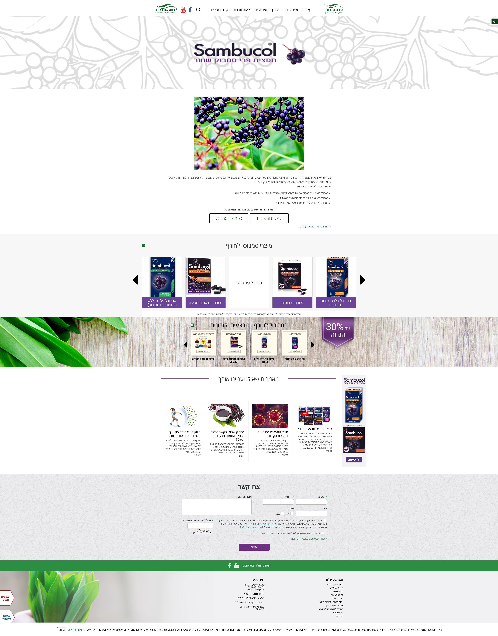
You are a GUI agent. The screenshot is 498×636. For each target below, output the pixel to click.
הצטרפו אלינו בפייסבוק (257, 565)
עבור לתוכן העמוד (249, 2)
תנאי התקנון (274, 524)
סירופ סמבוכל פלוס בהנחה (241, 360)
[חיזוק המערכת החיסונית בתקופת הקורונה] (270, 416)
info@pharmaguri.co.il (251, 527)
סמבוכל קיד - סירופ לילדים (195, 302)
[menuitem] (306, 9)
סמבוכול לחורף (337, 598)
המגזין (275, 10)
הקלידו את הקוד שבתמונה (197, 520)
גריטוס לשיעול (337, 594)
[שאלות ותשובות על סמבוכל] (314, 414)
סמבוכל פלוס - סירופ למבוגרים (152, 302)
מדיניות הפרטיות (77, 629)
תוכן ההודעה (245, 496)
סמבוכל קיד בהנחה (272, 359)
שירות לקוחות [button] (6, 617)
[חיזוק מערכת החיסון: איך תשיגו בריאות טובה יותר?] (183, 416)
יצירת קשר (257, 579)
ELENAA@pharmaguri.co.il (247, 602)
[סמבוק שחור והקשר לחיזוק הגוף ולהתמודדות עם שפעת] (226, 416)
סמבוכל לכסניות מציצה (325, 302)
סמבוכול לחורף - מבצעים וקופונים (249, 325)
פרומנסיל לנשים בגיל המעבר (331, 609)
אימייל (287, 496)
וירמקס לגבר (338, 591)
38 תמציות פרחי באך (334, 605)
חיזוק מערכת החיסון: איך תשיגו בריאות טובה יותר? (184, 434)
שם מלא (320, 496)
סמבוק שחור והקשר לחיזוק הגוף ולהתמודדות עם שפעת (227, 435)
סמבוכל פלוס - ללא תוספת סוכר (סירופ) (281, 302)
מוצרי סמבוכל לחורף (249, 246)
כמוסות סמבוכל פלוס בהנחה (211, 360)
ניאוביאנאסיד (337, 612)
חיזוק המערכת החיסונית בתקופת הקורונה (272, 434)
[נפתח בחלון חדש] (183, 9)
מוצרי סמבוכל (290, 10)
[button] (198, 10)
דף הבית (306, 10)
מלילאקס (339, 616)
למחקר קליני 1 (322, 226)
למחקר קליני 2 (307, 226)
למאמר (329, 451)
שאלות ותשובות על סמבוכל (314, 429)
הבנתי (62, 629)
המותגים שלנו (334, 579)
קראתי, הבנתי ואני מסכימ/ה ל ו (291, 533)
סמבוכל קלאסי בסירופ (238, 302)
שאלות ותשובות (242, 10)
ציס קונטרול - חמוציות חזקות (331, 601)
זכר (287, 513)
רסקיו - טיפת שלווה (335, 584)
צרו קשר (249, 487)
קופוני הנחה (261, 10)
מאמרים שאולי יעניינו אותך (248, 379)
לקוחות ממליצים (220, 10)
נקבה (277, 513)
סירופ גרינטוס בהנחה (302, 359)
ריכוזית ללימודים (336, 587)
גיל (325, 508)
